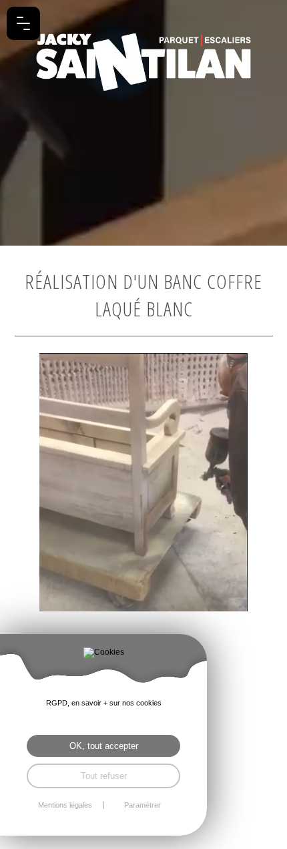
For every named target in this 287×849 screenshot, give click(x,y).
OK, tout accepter (103, 746)
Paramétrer (142, 805)
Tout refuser (104, 776)
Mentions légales (65, 805)
